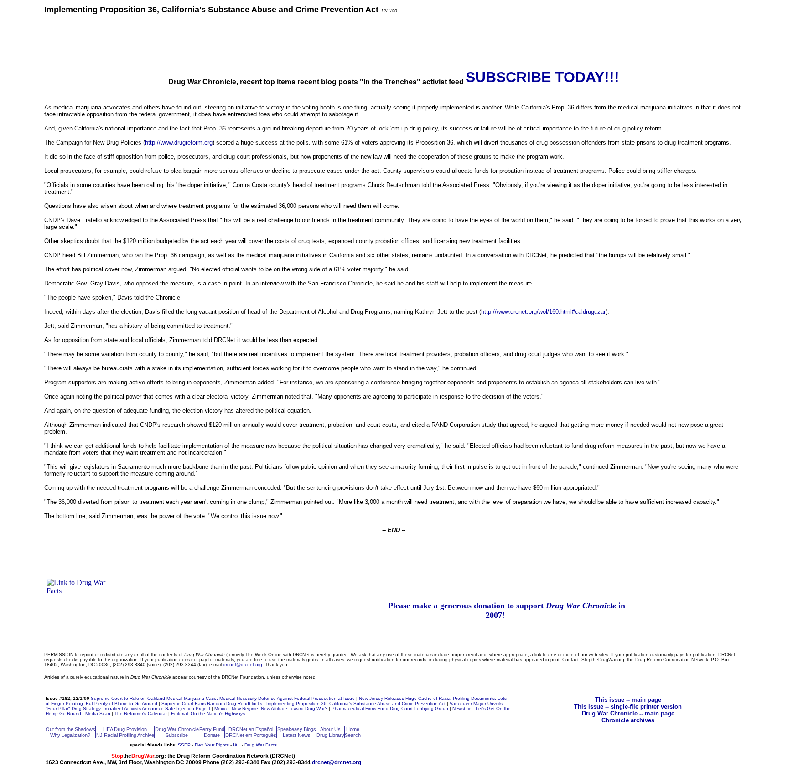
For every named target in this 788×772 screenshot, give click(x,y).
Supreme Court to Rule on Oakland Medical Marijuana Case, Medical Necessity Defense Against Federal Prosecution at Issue (223, 698)
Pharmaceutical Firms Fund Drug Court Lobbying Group (390, 708)
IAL (236, 744)
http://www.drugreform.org (179, 142)
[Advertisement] (394, 41)
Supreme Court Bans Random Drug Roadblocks (211, 703)
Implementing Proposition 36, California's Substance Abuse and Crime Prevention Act (356, 703)
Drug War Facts (260, 744)
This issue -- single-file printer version (628, 706)
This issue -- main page (628, 699)
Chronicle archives (627, 720)
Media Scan (97, 713)
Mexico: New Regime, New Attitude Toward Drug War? (270, 708)
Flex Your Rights (212, 744)
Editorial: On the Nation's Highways (208, 713)
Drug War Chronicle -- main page (628, 713)
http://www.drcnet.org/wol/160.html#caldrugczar (543, 311)
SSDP (184, 744)
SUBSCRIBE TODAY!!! (542, 77)
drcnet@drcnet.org (242, 664)
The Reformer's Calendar (140, 713)
